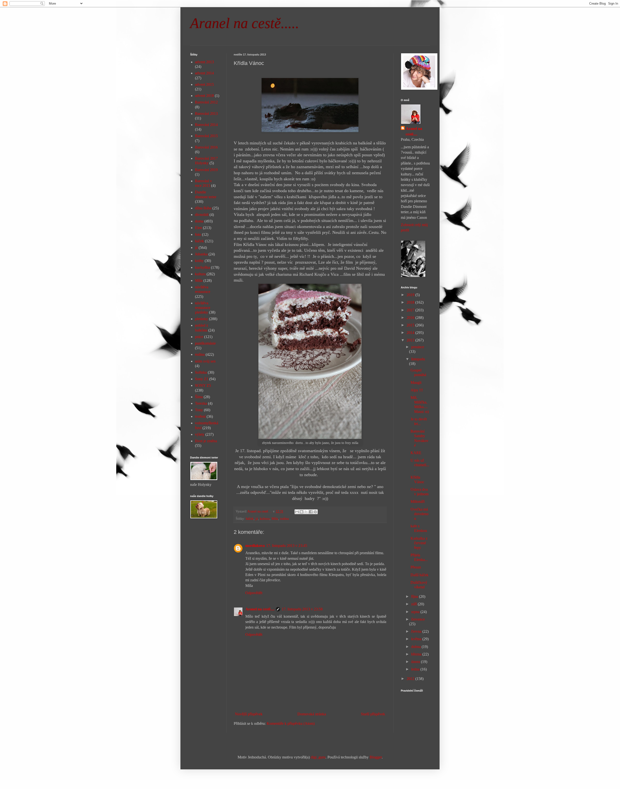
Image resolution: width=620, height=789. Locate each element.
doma (199, 221)
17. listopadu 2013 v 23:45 (286, 546)
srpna (415, 612)
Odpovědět (253, 593)
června (416, 631)
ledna (415, 669)
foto (198, 234)
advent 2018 (204, 96)
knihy (199, 261)
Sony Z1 (201, 379)
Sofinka (201, 372)
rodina (284, 519)
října (415, 596)
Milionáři (418, 501)
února (416, 662)
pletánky (201, 319)
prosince (417, 347)
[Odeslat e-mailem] (296, 511)
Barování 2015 (206, 136)
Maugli (416, 382)
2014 (411, 333)
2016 (411, 318)
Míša (274, 519)
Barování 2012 (206, 102)
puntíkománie (205, 343)
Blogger (376, 757)
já (257, 519)
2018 (411, 302)
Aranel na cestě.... (259, 609)
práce (199, 337)
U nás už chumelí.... (420, 465)
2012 (411, 679)
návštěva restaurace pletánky (202, 307)
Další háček (419, 575)
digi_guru (318, 757)
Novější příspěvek (249, 714)
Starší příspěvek (373, 714)
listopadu (418, 359)
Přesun (416, 567)
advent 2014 (204, 73)
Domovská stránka (311, 714)
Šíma (199, 397)
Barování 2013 (206, 113)
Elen (198, 228)
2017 (411, 310)
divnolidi (202, 215)
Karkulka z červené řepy (419, 543)
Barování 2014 (206, 125)
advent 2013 (204, 62)
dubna (416, 647)
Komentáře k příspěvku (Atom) (291, 723)
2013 (411, 340)
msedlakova (255, 546)
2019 (411, 295)
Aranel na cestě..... (244, 23)
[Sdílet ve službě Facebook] (310, 511)
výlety (199, 434)
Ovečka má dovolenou (419, 514)
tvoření (200, 416)
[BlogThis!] (301, 511)
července (418, 619)
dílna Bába (203, 208)
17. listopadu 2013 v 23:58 (302, 609)
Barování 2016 (206, 147)
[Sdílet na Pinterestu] (315, 511)
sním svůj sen (205, 361)
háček (250, 519)
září (414, 604)
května (416, 639)
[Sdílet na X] (306, 511)
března (416, 654)
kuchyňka (202, 267)
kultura (265, 519)
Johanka (201, 254)
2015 (411, 325)
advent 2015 (204, 84)
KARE (416, 453)
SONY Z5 (203, 385)
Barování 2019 (206, 170)
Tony (199, 410)
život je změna (206, 441)
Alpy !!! (417, 390)
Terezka (201, 403)
